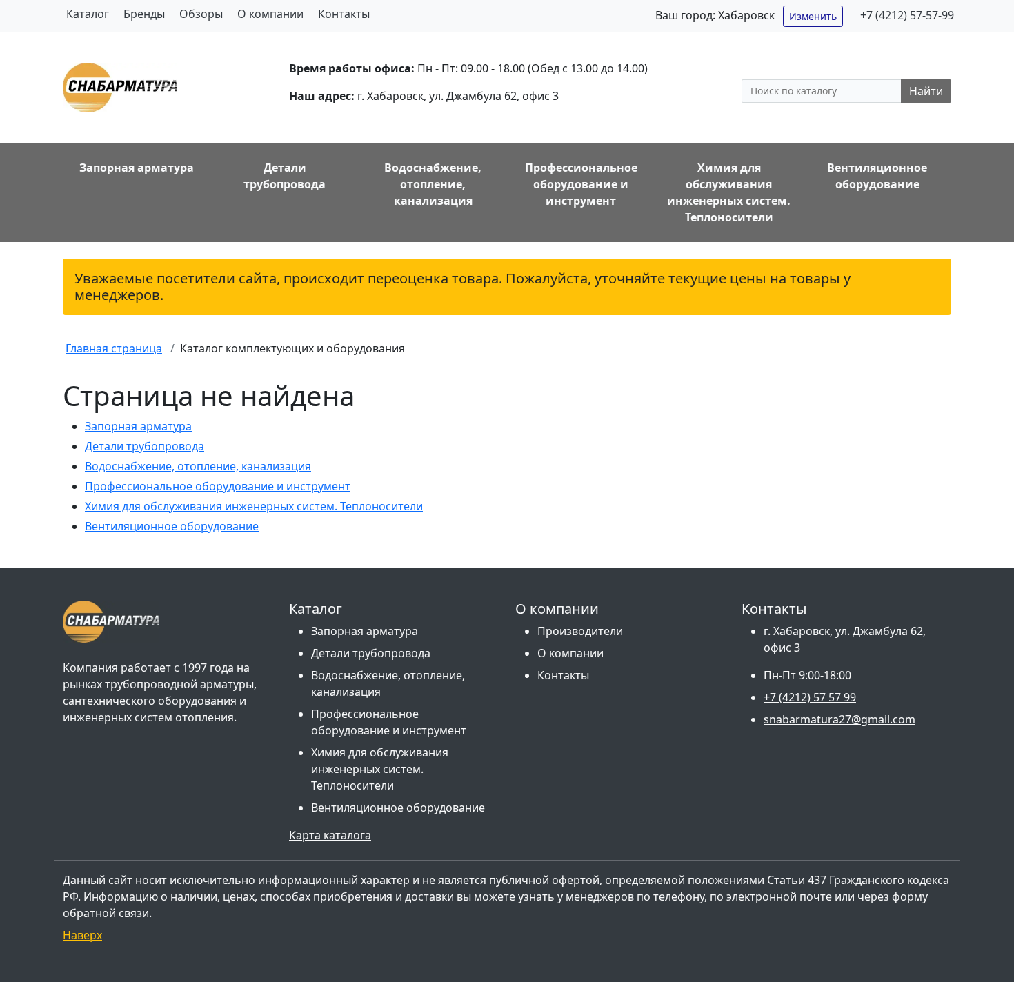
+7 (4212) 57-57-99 (907, 15)
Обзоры (201, 13)
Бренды (144, 13)
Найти (926, 91)
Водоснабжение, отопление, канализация (198, 466)
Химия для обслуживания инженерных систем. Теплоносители (254, 506)
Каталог (87, 13)
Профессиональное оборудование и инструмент (217, 486)
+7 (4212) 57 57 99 (810, 697)
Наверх (82, 935)
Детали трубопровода (144, 446)
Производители (580, 631)
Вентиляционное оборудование (172, 526)
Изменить (813, 16)
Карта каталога (330, 835)
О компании (270, 13)
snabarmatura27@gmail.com (839, 719)
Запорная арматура (138, 426)
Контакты (344, 13)
